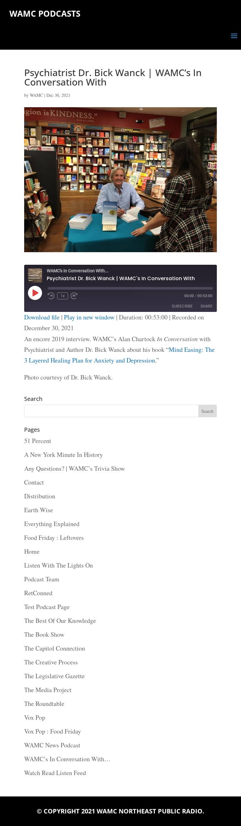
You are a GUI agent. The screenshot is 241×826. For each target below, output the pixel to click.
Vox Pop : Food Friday (52, 731)
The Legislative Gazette (54, 676)
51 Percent (37, 440)
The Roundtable (44, 703)
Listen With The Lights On (58, 565)
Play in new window (89, 317)
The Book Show (44, 634)
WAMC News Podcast (52, 745)
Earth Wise (38, 510)
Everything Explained (51, 523)
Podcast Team (41, 579)
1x (63, 296)
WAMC (36, 95)
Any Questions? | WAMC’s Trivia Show (74, 468)
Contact (34, 482)
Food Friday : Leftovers (54, 537)
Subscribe (182, 306)
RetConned (38, 593)
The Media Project (48, 689)
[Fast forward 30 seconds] (74, 295)
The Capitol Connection (54, 648)
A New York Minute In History (63, 454)
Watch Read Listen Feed (55, 772)
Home (32, 551)
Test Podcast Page (47, 606)
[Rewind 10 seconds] (51, 295)
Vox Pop (34, 717)
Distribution (39, 496)
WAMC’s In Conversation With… (67, 759)
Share (206, 306)
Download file (42, 317)
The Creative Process (51, 662)
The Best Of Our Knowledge (60, 620)
